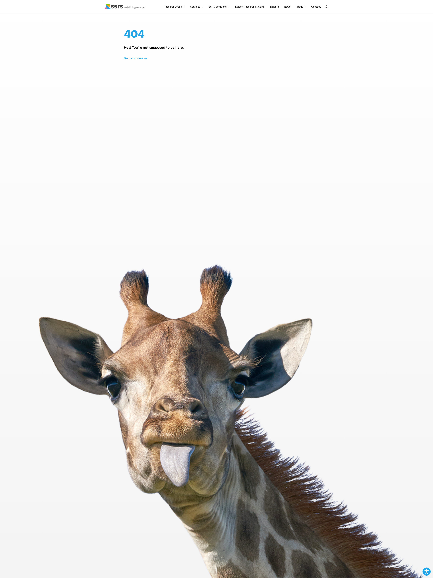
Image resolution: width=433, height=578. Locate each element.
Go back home (133, 58)
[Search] (325, 7)
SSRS (125, 6)
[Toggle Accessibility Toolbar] (426, 571)
